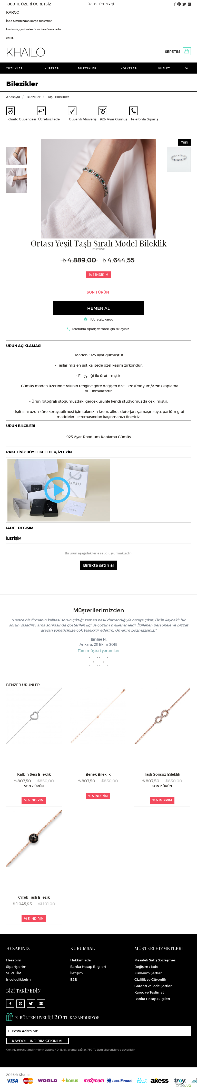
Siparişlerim (16, 966)
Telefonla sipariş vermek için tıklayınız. (101, 329)
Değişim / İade (146, 966)
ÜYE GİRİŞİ (106, 4)
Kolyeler (129, 68)
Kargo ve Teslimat (149, 992)
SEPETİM (172, 51)
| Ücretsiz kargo (101, 319)
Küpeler (52, 68)
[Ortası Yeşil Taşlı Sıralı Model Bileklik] (98, 187)
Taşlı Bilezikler (58, 97)
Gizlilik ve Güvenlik (150, 979)
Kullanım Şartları (148, 973)
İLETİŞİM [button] (14, 538)
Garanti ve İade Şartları (153, 986)
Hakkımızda (80, 960)
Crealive (183, 1085)
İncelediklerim (18, 979)
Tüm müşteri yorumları (98, 650)
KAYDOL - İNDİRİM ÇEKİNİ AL (37, 1041)
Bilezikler (87, 68)
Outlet (164, 68)
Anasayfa (13, 97)
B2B (73, 979)
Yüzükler (14, 68)
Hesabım (13, 960)
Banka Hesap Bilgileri (88, 966)
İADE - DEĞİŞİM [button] (19, 528)
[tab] (98, 345)
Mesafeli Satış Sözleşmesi (155, 960)
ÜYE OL (93, 4)
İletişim (76, 973)
